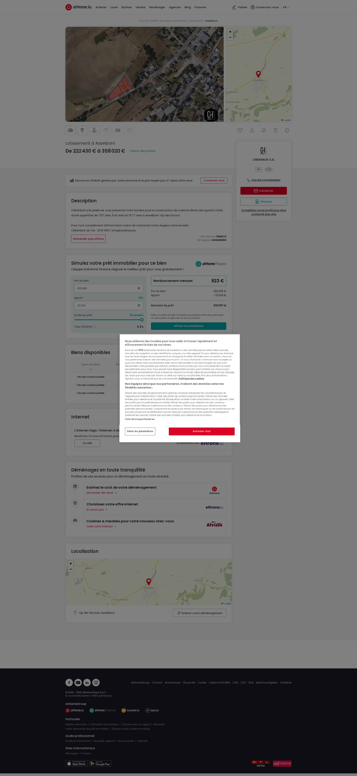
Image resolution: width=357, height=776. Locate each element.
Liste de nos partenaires (140, 419)
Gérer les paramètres (140, 431)
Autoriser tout (202, 431)
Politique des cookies (191, 378)
